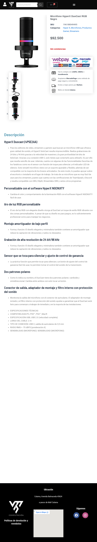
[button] (74, 5)
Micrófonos (76, 28)
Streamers (74, 31)
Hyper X (66, 28)
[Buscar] (40, 4)
